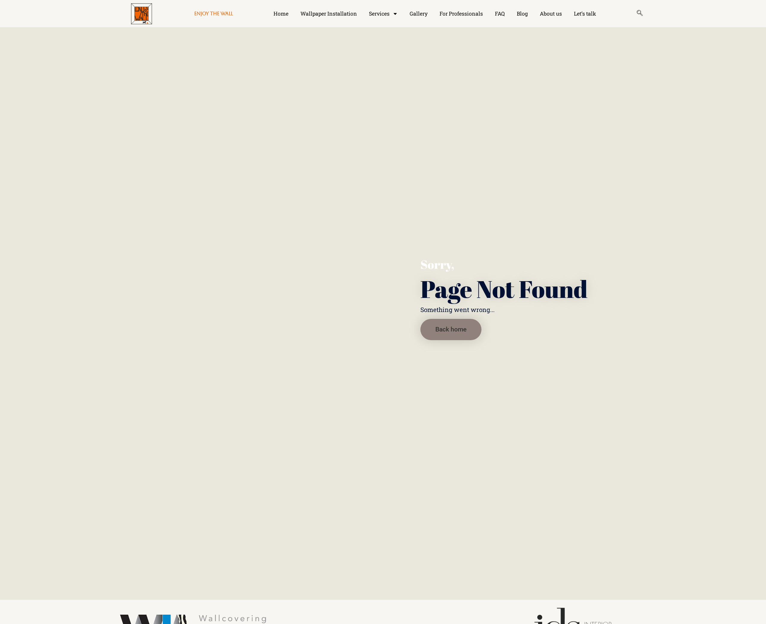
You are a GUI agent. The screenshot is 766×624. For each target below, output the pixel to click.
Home (280, 13)
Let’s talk (585, 13)
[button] (450, 329)
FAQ (500, 13)
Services (379, 13)
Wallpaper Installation (328, 13)
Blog (522, 13)
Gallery (419, 13)
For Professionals (461, 13)
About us (551, 13)
